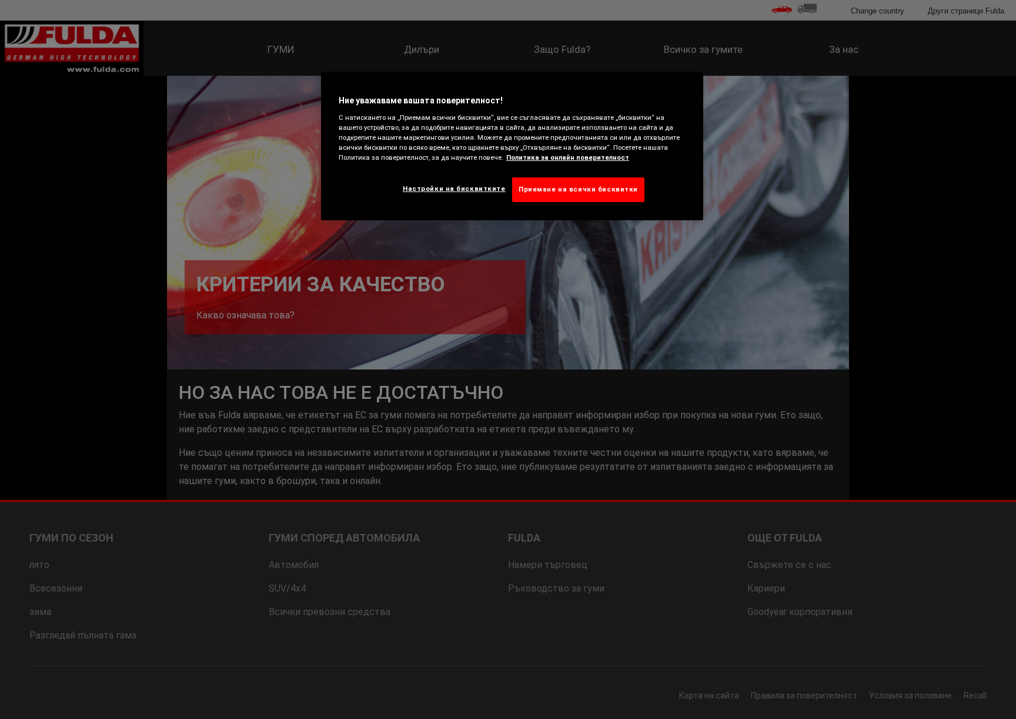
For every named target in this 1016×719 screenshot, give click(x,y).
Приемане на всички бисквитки (578, 189)
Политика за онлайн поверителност (567, 157)
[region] (512, 146)
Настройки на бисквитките (454, 188)
